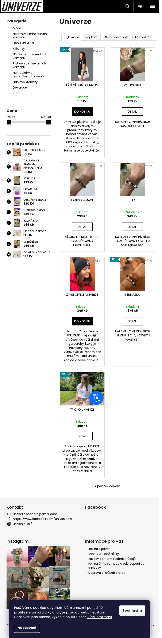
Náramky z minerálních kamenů (30, 36)
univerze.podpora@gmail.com (35, 514)
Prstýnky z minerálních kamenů (29, 65)
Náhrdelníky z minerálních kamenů (28, 74)
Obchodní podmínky (103, 554)
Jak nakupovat (99, 549)
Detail (132, 111)
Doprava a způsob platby (106, 573)
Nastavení (27, 627)
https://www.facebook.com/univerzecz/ (42, 519)
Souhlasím (132, 610)
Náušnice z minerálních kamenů (30, 56)
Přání (16, 93)
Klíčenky (19, 48)
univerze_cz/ (22, 524)
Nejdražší (91, 37)
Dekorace (20, 87)
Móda (17, 28)
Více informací (99, 617)
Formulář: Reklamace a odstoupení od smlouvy (116, 565)
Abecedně (142, 37)
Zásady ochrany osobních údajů (112, 559)
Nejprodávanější (116, 37)
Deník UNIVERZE (24, 43)
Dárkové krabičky (25, 82)
